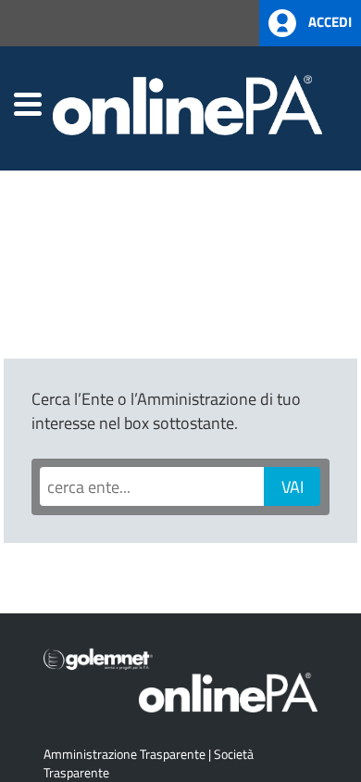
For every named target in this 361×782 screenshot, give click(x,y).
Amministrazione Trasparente (124, 753)
